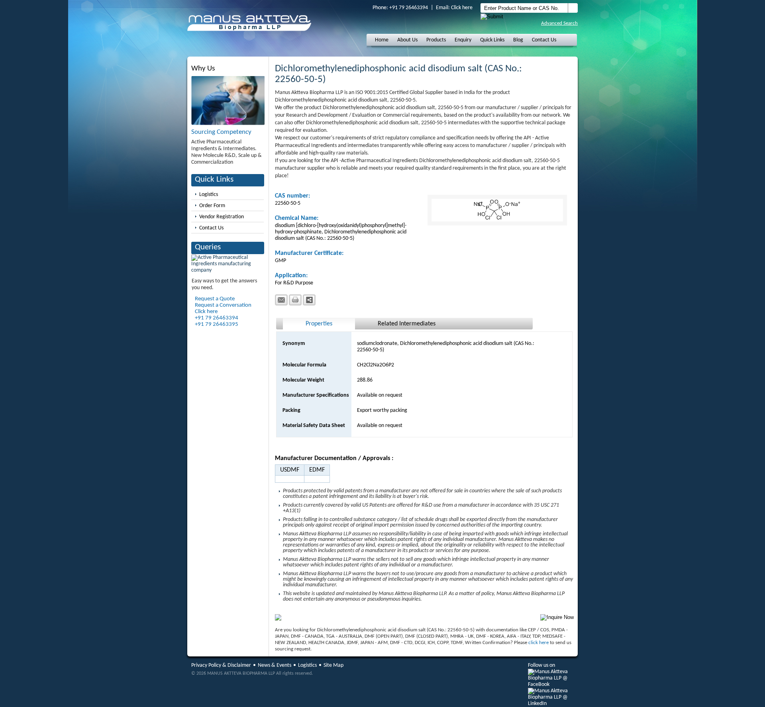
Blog (518, 40)
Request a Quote (215, 299)
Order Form (212, 206)
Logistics (208, 195)
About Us (407, 40)
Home (381, 40)
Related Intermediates (406, 324)
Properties (319, 324)
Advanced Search (559, 23)
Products (436, 40)
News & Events (274, 665)
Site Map (333, 665)
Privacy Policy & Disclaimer (221, 665)
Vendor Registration (221, 217)
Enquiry (463, 40)
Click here (462, 8)
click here (538, 642)
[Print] (295, 300)
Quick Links (492, 40)
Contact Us (544, 40)
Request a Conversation (223, 305)
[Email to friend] (281, 300)
